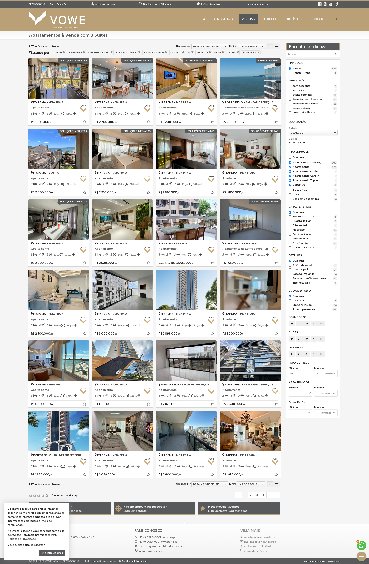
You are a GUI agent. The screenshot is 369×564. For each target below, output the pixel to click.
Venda (315, 68)
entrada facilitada (315, 112)
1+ (292, 323)
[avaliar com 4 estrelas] (43, 495)
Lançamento (315, 300)
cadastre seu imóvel (257, 546)
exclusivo (315, 90)
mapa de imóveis (255, 551)
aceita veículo (315, 108)
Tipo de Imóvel (298, 152)
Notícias (293, 19)
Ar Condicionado (315, 265)
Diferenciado (315, 225)
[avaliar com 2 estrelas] (35, 495)
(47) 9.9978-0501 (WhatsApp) (157, 537)
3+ (306, 323)
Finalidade (296, 63)
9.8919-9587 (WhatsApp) (157, 541)
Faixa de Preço (299, 363)
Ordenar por (183, 46)
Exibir (232, 46)
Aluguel (270, 19)
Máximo (319, 368)
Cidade (293, 128)
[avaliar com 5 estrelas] (47, 495)
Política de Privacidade (134, 561)
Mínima (293, 388)
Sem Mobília (315, 239)
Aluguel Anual (315, 73)
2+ (299, 323)
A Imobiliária (224, 19)
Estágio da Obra (300, 291)
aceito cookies (53, 553)
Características (300, 207)
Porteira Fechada (315, 247)
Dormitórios (297, 317)
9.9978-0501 (105, 4)
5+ (321, 323)
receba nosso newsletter (260, 537)
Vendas (247, 19)
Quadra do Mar (315, 221)
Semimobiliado (315, 234)
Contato (317, 19)
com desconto (315, 86)
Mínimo (293, 368)
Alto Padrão (315, 243)
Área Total (297, 402)
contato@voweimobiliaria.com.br (160, 546)
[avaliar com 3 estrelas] (39, 495)
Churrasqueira (315, 270)
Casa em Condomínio (315, 199)
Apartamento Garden (315, 176)
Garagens (296, 347)
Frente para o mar (315, 217)
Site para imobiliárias (314, 561)
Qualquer (298, 157)
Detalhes (295, 255)
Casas (315, 190)
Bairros (293, 139)
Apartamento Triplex (315, 180)
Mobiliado (315, 230)
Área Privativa (299, 382)
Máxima (319, 388)
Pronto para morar (315, 309)
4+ (314, 323)
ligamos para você (150, 551)
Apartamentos (315, 163)
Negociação (297, 81)
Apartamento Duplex (315, 171)
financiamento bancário (315, 99)
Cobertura (315, 185)
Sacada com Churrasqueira (315, 278)
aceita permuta (315, 95)
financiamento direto (315, 104)
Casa (315, 194)
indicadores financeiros (260, 541)
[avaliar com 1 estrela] (30, 495)
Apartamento (315, 167)
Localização (297, 122)
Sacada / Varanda (315, 274)
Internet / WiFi (315, 283)
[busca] (336, 19)
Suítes (293, 332)
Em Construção (315, 305)
